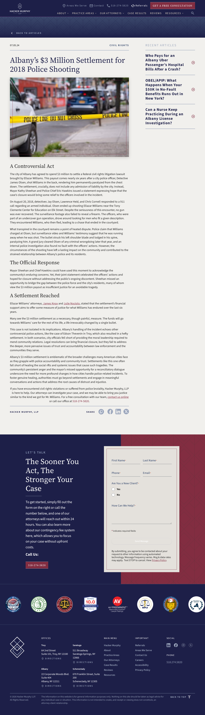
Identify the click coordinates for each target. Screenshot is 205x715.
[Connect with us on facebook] (176, 646)
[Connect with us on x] (191, 646)
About (107, 650)
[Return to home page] (32, 8)
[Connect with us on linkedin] (168, 646)
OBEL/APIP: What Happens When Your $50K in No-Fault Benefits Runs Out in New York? (164, 89)
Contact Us (141, 655)
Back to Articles (28, 33)
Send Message (141, 541)
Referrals (140, 645)
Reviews (108, 670)
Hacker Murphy (112, 645)
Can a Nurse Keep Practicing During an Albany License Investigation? (164, 116)
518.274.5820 (174, 662)
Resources (109, 675)
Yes (118, 489)
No (118, 495)
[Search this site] (192, 12)
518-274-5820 (37, 565)
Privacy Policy (159, 560)
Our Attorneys (111, 660)
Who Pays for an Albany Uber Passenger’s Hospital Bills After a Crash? (164, 62)
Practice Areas (111, 655)
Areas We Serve (143, 650)
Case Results (111, 665)
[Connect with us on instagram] (183, 646)
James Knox (50, 304)
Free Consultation (173, 5)
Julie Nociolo (72, 304)
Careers (139, 660)
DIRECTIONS (53, 658)
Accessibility (142, 665)
